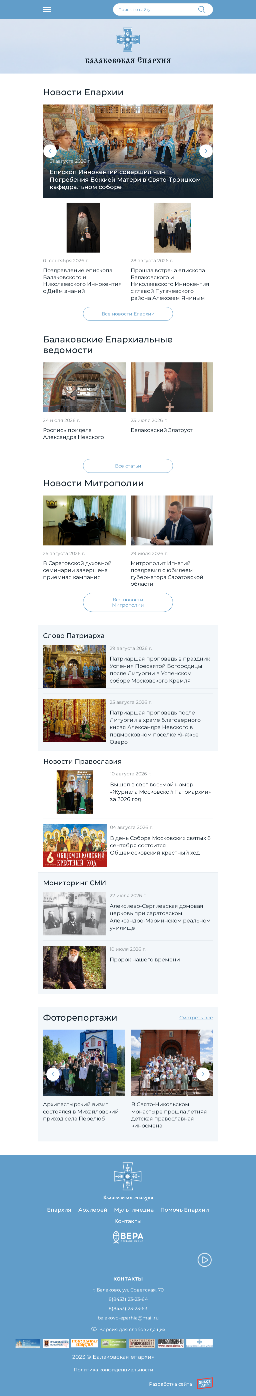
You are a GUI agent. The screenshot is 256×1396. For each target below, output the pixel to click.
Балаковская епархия (128, 61)
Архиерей (93, 1210)
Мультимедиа (134, 1210)
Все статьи (128, 466)
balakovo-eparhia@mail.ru (128, 1317)
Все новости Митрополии (128, 602)
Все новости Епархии (128, 314)
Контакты (128, 1221)
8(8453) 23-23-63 (128, 1308)
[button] (50, 151)
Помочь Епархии (184, 1210)
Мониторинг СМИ (74, 883)
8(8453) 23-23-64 (128, 1299)
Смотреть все (196, 1018)
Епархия (59, 1210)
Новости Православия (82, 761)
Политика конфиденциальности (113, 1370)
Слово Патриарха (74, 636)
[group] (128, 151)
